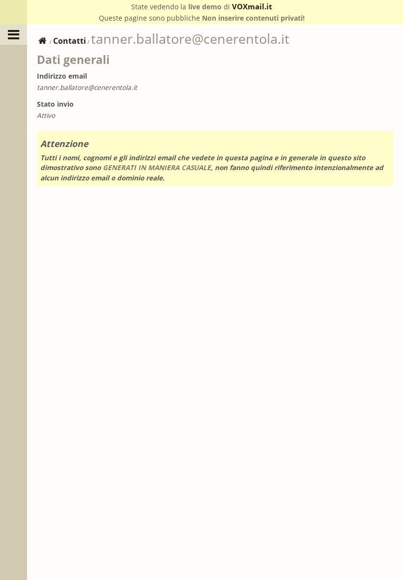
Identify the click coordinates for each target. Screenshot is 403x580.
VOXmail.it (252, 6)
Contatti (69, 40)
